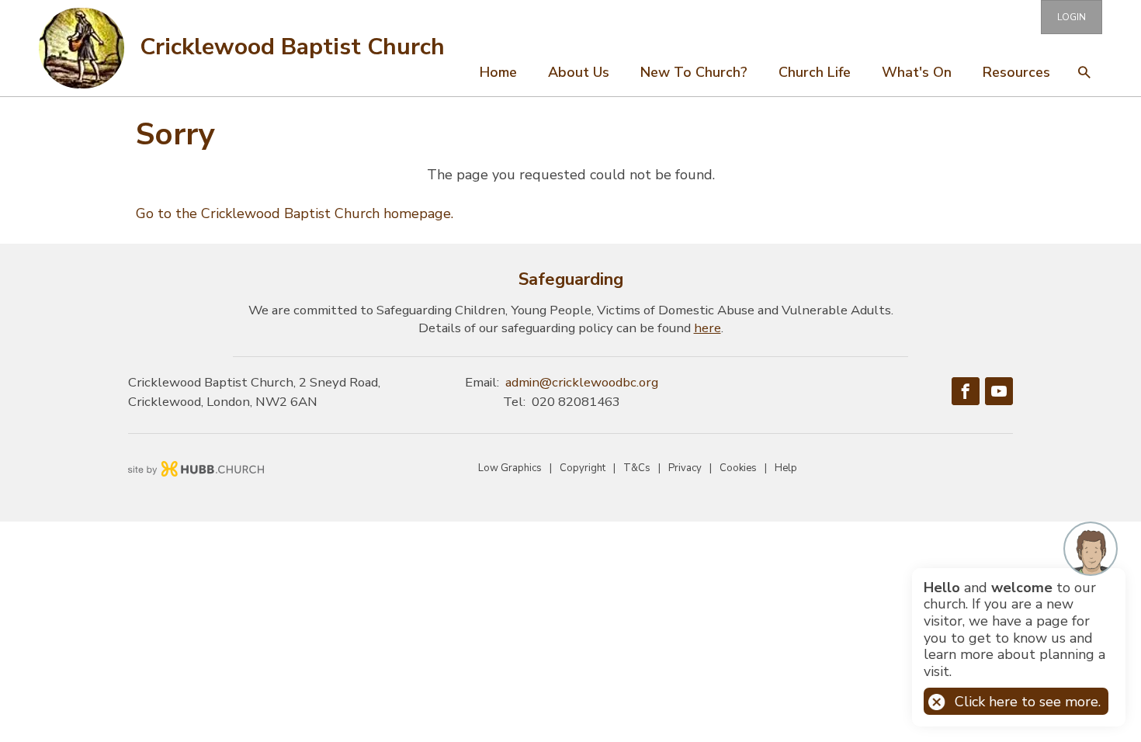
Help (786, 468)
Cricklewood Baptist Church (292, 47)
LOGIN (1071, 17)
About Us (578, 72)
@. (581, 382)
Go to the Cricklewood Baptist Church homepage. (294, 213)
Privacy (685, 468)
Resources (1016, 72)
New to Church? (693, 72)
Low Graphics (510, 468)
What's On (917, 72)
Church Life (815, 72)
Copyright (582, 468)
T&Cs (636, 468)
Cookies (738, 468)
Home (498, 72)
